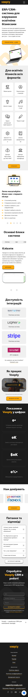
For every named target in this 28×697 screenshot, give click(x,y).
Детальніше (8, 267)
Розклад (7, 242)
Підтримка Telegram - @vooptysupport (14, 688)
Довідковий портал (14, 677)
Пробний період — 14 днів (11, 42)
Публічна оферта (14, 670)
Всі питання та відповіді (14, 561)
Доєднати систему (14, 398)
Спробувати (14, 166)
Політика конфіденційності (14, 673)
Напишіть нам (14, 362)
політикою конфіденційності (16, 612)
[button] (8, 223)
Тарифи (14, 659)
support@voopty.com (14, 685)
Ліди (16, 242)
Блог (14, 662)
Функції (14, 655)
